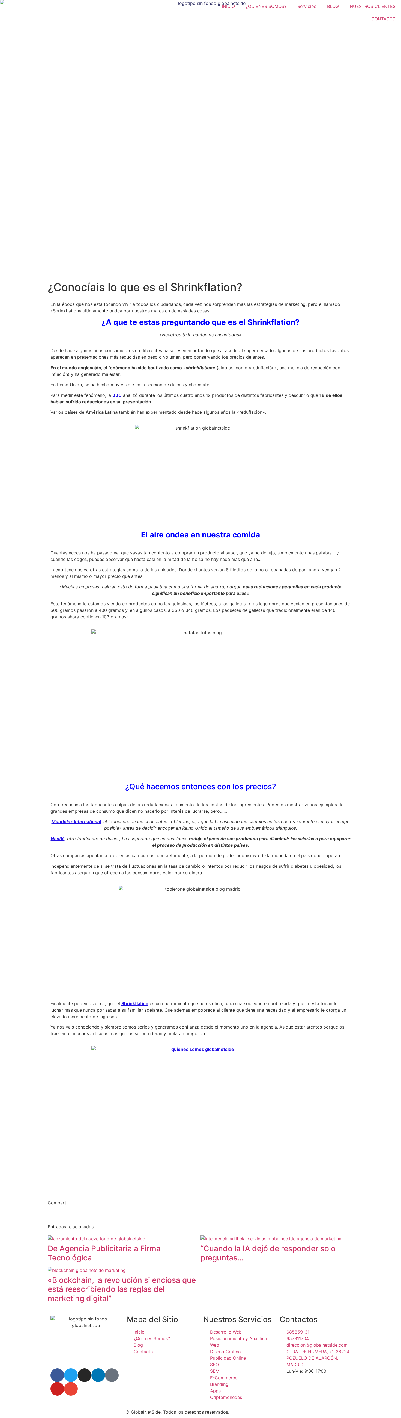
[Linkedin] (98, 1375)
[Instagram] (84, 1375)
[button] (50, 1214)
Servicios (306, 6)
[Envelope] (71, 1389)
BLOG (333, 6)
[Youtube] (57, 1389)
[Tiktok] (112, 1375)
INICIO (228, 6)
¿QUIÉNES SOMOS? (266, 6)
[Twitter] (71, 1375)
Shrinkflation (134, 1003)
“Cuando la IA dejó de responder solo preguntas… (268, 1253)
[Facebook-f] (57, 1375)
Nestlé (58, 838)
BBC (117, 395)
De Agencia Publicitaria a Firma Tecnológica (104, 1253)
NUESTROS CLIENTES (373, 6)
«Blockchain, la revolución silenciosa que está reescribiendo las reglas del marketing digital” (122, 1289)
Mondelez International (76, 821)
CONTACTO (383, 19)
